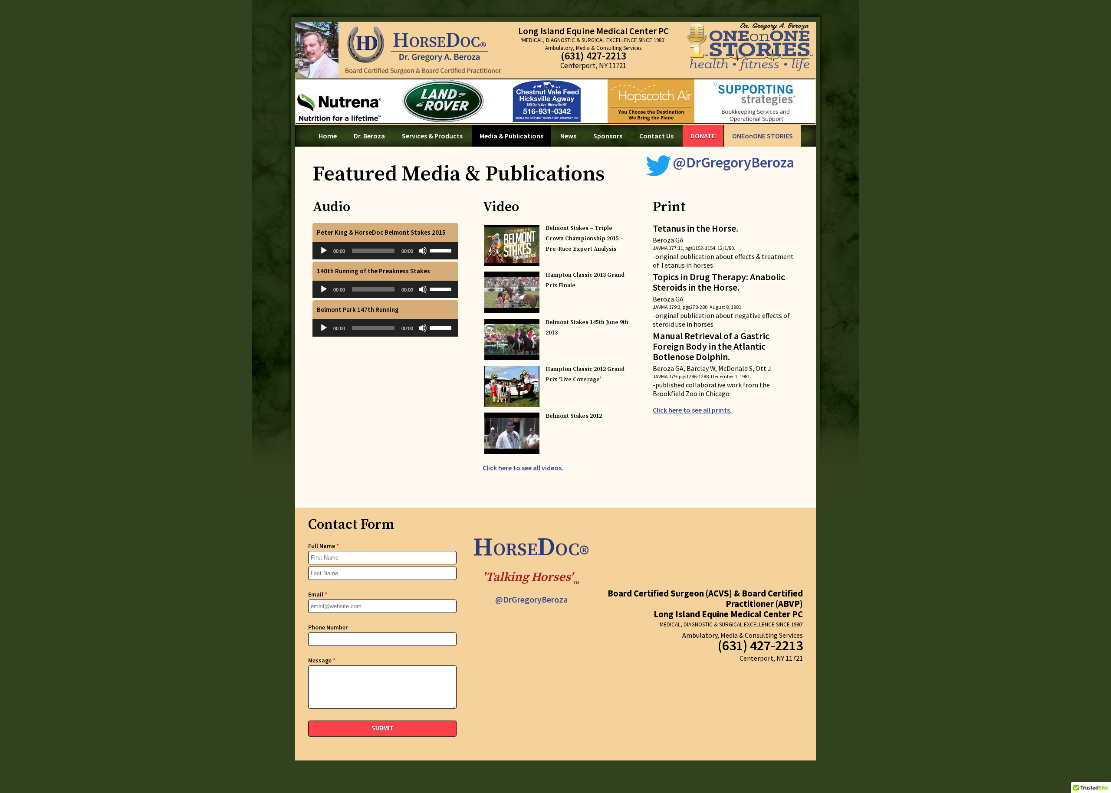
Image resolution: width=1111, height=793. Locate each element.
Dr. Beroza (369, 135)
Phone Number (328, 627)
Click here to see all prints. (692, 410)
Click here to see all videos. (523, 467)
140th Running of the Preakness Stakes (373, 271)
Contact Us (656, 135)
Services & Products (432, 135)
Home (328, 135)
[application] (385, 250)
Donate (702, 135)
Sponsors (607, 135)
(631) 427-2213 (593, 55)
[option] (555, 101)
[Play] (323, 250)
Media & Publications (511, 135)
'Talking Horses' (531, 578)
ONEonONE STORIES (762, 135)
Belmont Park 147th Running (358, 309)
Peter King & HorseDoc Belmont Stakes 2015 (381, 232)
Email (317, 594)
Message (321, 660)
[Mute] (422, 250)
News (568, 135)
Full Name (323, 546)
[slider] (442, 250)
